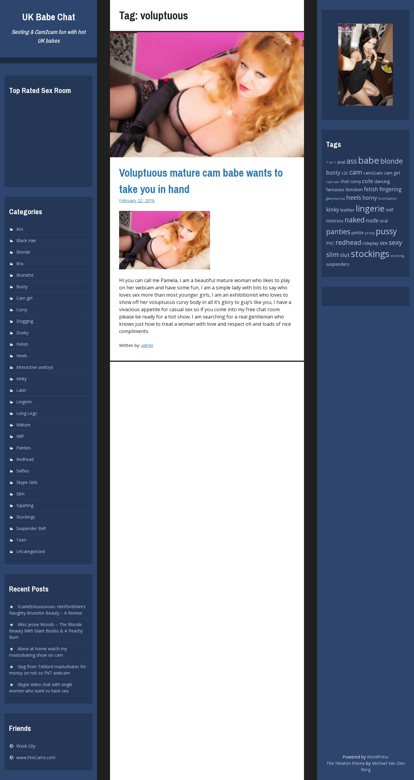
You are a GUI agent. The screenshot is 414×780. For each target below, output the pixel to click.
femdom (354, 189)
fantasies (335, 189)
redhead (348, 242)
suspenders (337, 264)
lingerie (370, 208)
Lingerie (24, 402)
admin (147, 345)
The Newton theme (345, 763)
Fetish (22, 344)
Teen (21, 540)
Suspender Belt (31, 528)
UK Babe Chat (48, 16)
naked (355, 220)
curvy (355, 181)
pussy (386, 231)
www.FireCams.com (35, 757)
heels (353, 197)
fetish (371, 189)
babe (368, 160)
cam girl (392, 173)
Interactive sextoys (34, 367)
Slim (20, 494)
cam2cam (373, 173)
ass (351, 161)
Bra (19, 263)
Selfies (22, 471)
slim (332, 254)
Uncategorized (30, 551)
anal (341, 162)
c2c (345, 173)
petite (358, 232)
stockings (370, 254)
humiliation (387, 198)
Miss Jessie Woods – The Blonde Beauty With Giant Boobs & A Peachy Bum (46, 631)
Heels (21, 355)
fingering (390, 189)
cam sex (332, 182)
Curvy (21, 309)
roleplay (370, 243)
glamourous (335, 198)
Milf (20, 436)
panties (338, 231)
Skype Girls (27, 482)
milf (389, 210)
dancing (382, 181)
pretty (370, 233)
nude (372, 220)
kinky (332, 209)
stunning (397, 256)
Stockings (25, 517)
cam (355, 172)
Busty (22, 286)
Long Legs (26, 413)
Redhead (25, 459)
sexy (395, 242)
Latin (21, 390)
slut (345, 254)
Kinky (21, 379)
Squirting (24, 505)
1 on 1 (331, 162)
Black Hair (26, 240)
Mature (23, 425)
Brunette (25, 275)
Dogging (24, 321)
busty (333, 172)
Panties (23, 448)
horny (369, 197)
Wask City (25, 746)
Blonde (23, 252)
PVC (330, 243)
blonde (391, 161)
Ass (19, 229)
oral (384, 221)
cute (367, 181)
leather (347, 210)
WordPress (378, 757)
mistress (334, 221)
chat (344, 181)
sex (384, 242)
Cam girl (24, 298)
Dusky (22, 332)
